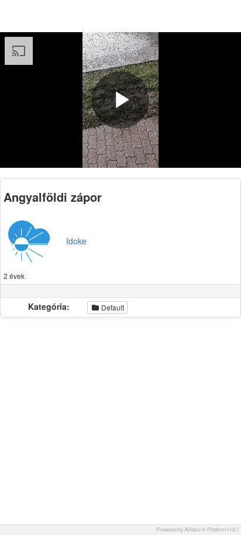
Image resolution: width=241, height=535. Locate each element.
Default (111, 307)
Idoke (76, 241)
